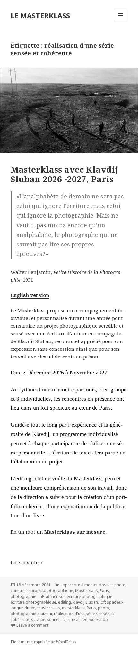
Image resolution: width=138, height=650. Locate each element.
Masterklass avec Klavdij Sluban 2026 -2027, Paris (64, 174)
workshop (98, 619)
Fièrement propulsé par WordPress (43, 642)
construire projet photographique (42, 590)
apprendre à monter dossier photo (92, 585)
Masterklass (86, 590)
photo (103, 608)
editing (64, 602)
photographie (23, 596)
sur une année (74, 619)
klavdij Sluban (85, 602)
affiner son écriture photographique (79, 596)
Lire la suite (25, 562)
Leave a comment (32, 625)
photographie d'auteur (31, 613)
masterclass (48, 608)
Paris (104, 590)
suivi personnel (45, 619)
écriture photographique (33, 602)
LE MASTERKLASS (40, 15)
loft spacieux (111, 602)
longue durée (23, 608)
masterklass (73, 608)
